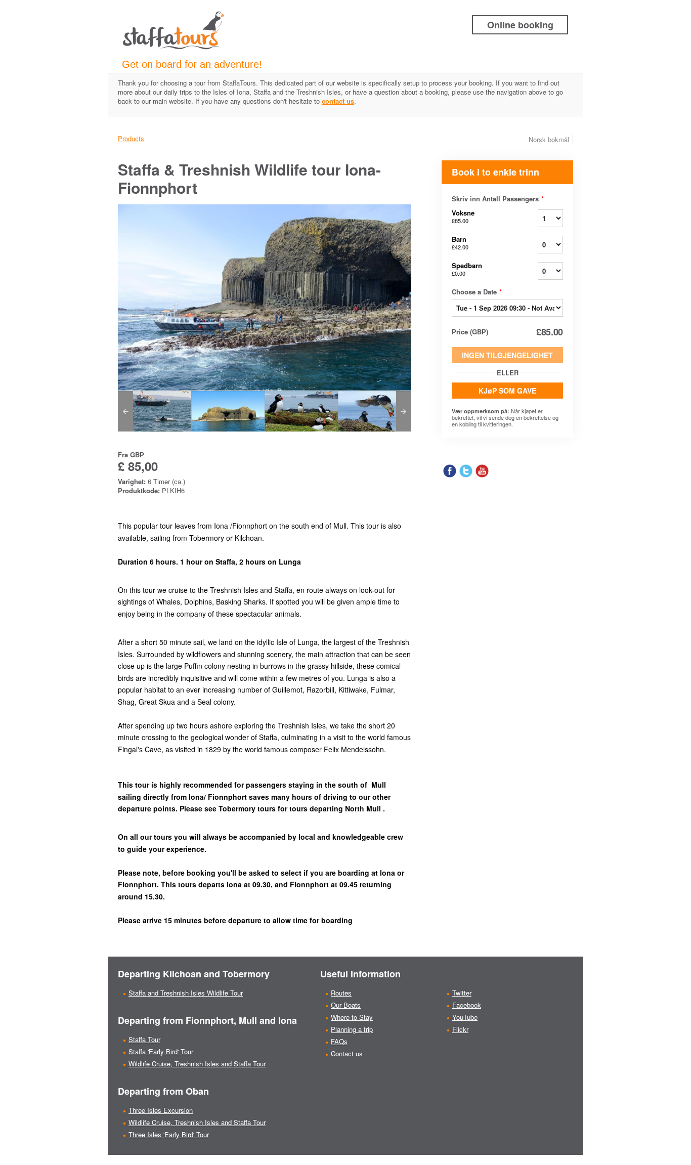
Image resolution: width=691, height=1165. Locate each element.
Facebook (466, 1005)
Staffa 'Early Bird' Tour (160, 1051)
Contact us (347, 1053)
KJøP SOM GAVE (507, 390)
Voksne (463, 216)
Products (131, 138)
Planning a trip (352, 1029)
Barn (460, 242)
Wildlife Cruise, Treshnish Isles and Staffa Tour (197, 1063)
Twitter (461, 993)
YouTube (465, 1017)
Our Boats (346, 1005)
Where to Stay (352, 1017)
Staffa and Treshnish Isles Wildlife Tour (185, 993)
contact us (338, 101)
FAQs (339, 1041)
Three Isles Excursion (160, 1110)
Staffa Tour (144, 1039)
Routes (341, 993)
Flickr (460, 1029)
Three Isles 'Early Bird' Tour (168, 1134)
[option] (154, 411)
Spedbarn (467, 269)
